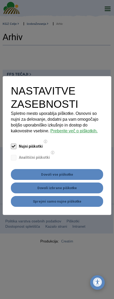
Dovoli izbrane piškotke (57, 188)
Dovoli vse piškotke (57, 174)
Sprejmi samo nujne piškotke (57, 201)
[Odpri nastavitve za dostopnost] (97, 282)
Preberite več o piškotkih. (74, 131)
